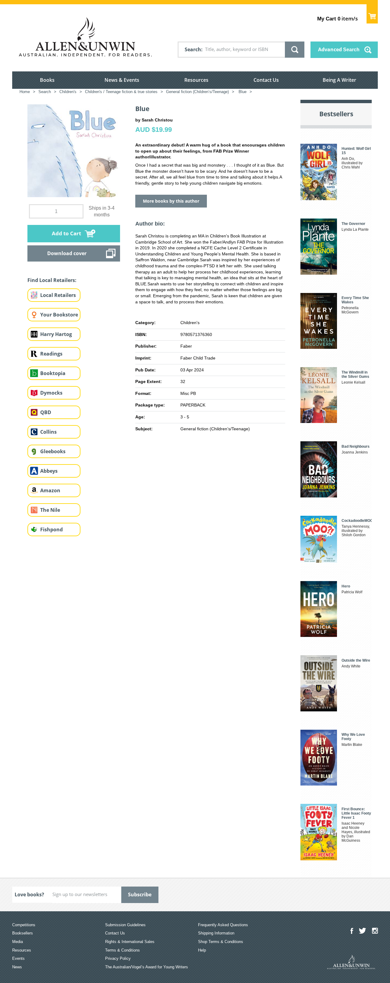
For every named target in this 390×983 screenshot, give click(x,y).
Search (193, 49)
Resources (196, 80)
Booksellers (22, 933)
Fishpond (51, 529)
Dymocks (51, 392)
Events (18, 958)
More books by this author (171, 201)
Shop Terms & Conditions (220, 941)
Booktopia (53, 373)
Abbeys (49, 471)
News (17, 967)
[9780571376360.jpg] (73, 150)
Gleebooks (53, 451)
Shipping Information (216, 933)
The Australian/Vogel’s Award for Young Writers (146, 967)
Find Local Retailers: (51, 280)
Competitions (23, 925)
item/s (337, 18)
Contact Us (266, 80)
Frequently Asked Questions (223, 925)
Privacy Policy (118, 958)
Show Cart (372, 13)
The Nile (50, 510)
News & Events (122, 80)
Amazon (50, 490)
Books (47, 80)
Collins (48, 431)
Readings (51, 353)
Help (202, 950)
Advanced (339, 49)
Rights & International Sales (129, 941)
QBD (45, 412)
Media (17, 941)
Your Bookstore (59, 314)
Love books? (29, 894)
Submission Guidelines (125, 925)
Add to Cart (66, 233)
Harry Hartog (56, 334)
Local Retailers (58, 295)
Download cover (67, 253)
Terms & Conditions (122, 950)
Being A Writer (339, 80)
